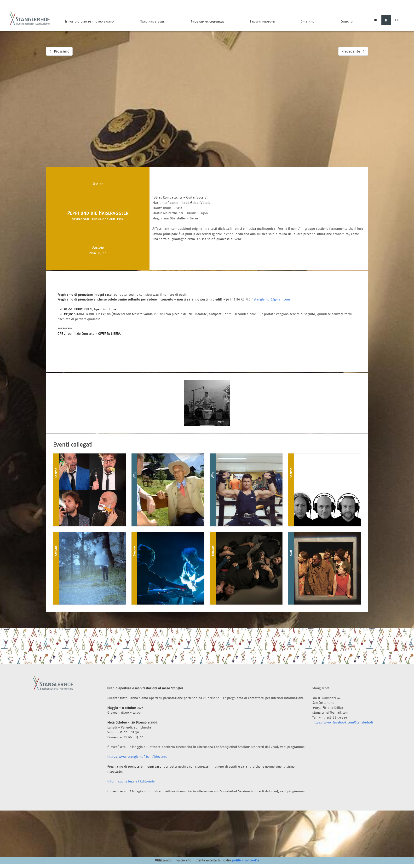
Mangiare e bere (152, 21)
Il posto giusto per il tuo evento (89, 21)
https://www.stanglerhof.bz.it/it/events (137, 756)
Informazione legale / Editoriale (131, 781)
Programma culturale (207, 21)
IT (386, 20)
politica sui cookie (245, 860)
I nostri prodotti (262, 21)
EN (397, 20)
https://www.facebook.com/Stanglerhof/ (342, 722)
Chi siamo (308, 21)
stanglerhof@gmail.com (272, 299)
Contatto (347, 21)
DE (376, 20)
